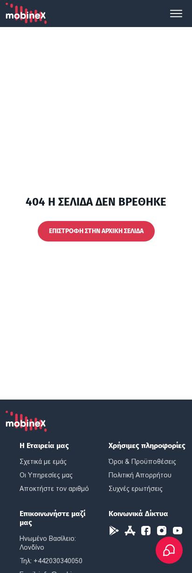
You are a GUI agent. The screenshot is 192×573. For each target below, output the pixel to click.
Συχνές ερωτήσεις (136, 488)
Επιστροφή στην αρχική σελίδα (96, 231)
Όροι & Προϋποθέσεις (142, 461)
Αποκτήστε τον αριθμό (54, 488)
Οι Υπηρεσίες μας (46, 475)
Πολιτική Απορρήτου (140, 475)
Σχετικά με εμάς (43, 461)
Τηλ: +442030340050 (51, 561)
